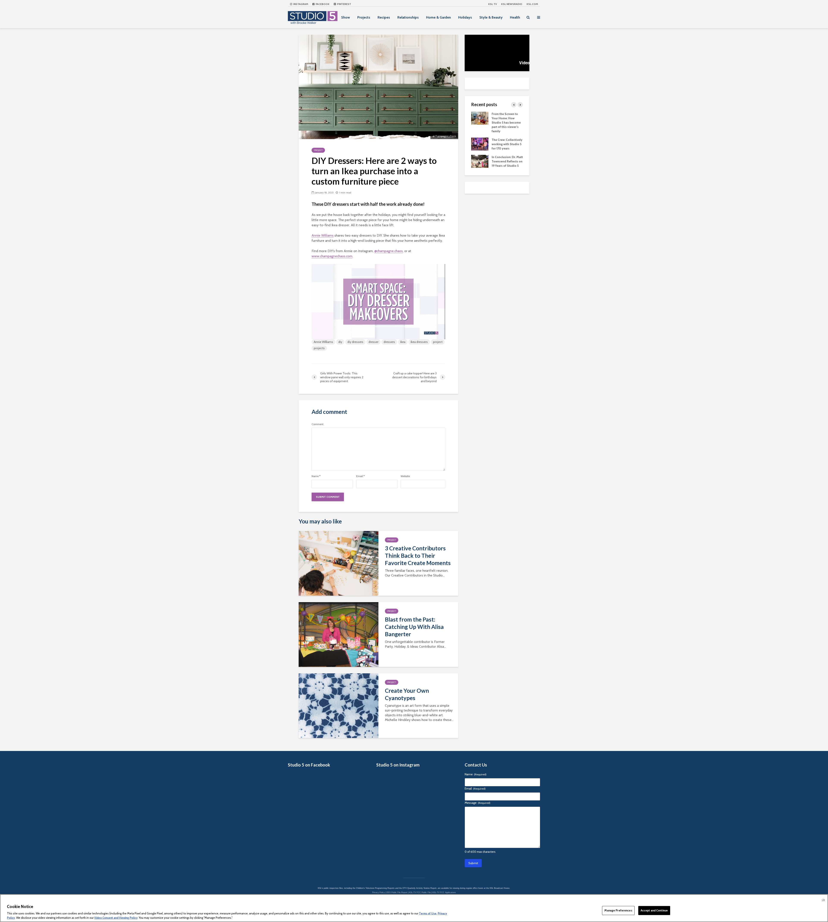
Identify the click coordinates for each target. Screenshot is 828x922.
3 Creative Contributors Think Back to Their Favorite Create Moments (418, 555)
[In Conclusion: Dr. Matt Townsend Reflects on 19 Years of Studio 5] (479, 161)
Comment (317, 424)
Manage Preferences (618, 910)
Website (405, 476)
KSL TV (492, 4)
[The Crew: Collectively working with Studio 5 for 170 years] (479, 144)
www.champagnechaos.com (332, 256)
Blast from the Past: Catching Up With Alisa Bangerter (414, 627)
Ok (823, 899)
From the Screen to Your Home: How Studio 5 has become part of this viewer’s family (506, 122)
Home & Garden (438, 17)
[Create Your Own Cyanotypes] (338, 705)
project (437, 342)
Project (318, 150)
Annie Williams (323, 235)
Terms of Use (427, 913)
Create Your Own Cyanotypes (407, 694)
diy (340, 342)
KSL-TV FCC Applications (444, 892)
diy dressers (355, 342)
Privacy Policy (378, 892)
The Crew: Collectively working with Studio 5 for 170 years (507, 144)
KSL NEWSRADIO (511, 4)
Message (477, 803)
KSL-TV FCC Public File (420, 892)
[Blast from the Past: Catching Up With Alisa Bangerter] (338, 634)
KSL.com (532, 4)
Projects (363, 17)
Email (360, 476)
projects (319, 348)
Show (345, 17)
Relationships (408, 17)
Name (316, 476)
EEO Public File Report (397, 892)
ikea (402, 342)
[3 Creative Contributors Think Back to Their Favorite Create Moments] (338, 563)
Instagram (300, 4)
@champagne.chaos (388, 251)
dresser (373, 342)
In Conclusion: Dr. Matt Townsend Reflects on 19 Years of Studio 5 (507, 161)
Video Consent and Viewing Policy (116, 917)
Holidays (465, 17)
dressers (389, 342)
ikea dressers (419, 342)
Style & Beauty (491, 17)
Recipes (384, 17)
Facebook (322, 4)
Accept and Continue (654, 910)
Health (515, 17)
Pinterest (343, 4)
